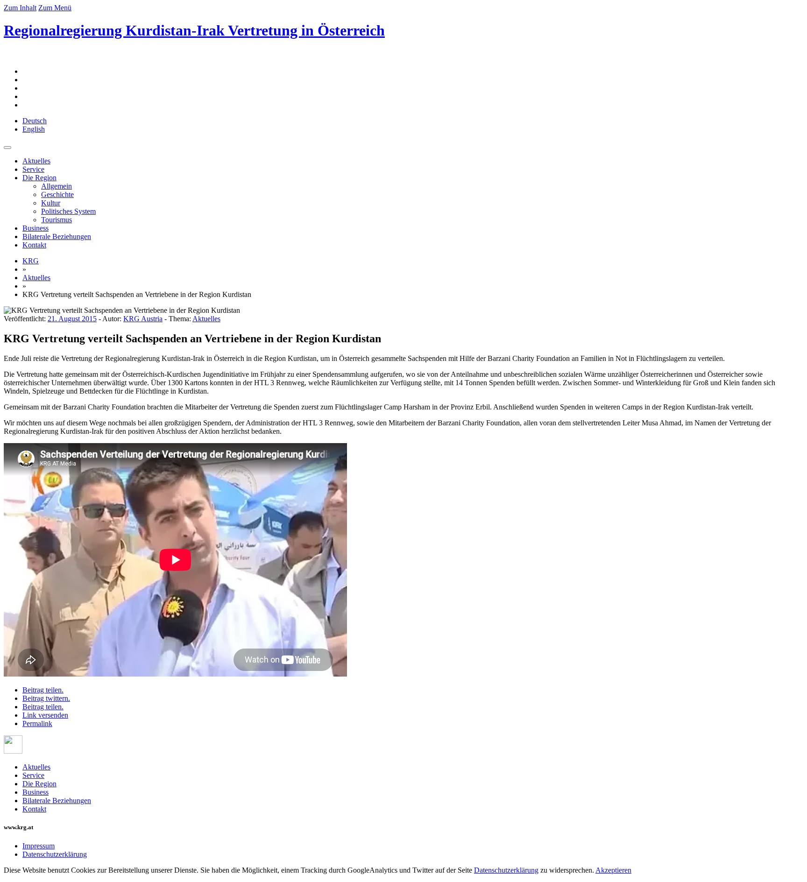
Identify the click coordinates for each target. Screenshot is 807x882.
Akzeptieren (613, 870)
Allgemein (56, 186)
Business (35, 228)
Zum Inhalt (20, 8)
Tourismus (56, 220)
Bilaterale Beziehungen (56, 236)
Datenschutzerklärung (54, 854)
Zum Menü (54, 8)
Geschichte (57, 194)
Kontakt (34, 245)
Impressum (38, 846)
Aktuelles (36, 161)
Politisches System (68, 211)
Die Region (39, 178)
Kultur (50, 203)
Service (33, 169)
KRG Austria (143, 319)
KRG (30, 261)
